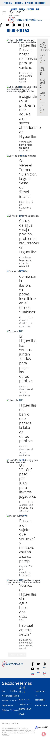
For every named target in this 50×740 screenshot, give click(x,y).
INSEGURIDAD (25, 709)
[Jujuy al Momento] (12, 665)
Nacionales (7, 696)
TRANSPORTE (25, 704)
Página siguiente (16, 655)
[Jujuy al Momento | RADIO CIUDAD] (44, 673)
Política (8, 3)
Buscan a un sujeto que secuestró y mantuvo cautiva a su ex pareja (27, 540)
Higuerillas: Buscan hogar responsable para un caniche (29, 56)
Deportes (29, 3)
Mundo (5, 700)
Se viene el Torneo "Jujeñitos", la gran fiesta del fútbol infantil (28, 178)
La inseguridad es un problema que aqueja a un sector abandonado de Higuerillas (30, 114)
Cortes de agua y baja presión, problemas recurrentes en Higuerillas (29, 236)
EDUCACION (24, 699)
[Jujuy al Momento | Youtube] (19, 25)
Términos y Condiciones (10, 723)
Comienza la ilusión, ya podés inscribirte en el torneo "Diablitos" (27, 294)
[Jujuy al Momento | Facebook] (1, 25)
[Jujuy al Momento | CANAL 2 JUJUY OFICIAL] (38, 669)
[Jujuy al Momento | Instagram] (13, 25)
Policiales (40, 3)
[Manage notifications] (44, 734)
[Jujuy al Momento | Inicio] (47, 682)
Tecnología (15, 710)
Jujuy (21, 40)
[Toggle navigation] (4, 13)
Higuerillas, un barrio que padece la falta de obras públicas (28, 423)
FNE (12, 705)
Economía (18, 3)
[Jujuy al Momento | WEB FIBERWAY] (32, 673)
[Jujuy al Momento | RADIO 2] (38, 673)
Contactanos (41, 705)
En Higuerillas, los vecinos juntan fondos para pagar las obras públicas (28, 358)
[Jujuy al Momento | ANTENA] (44, 669)
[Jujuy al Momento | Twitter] (7, 25)
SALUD (22, 714)
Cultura (13, 700)
